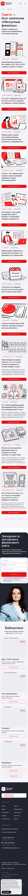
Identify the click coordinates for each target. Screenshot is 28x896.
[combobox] (4, 564)
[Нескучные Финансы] (6, 3)
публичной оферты (8, 581)
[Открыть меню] (25, 3)
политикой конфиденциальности (11, 580)
